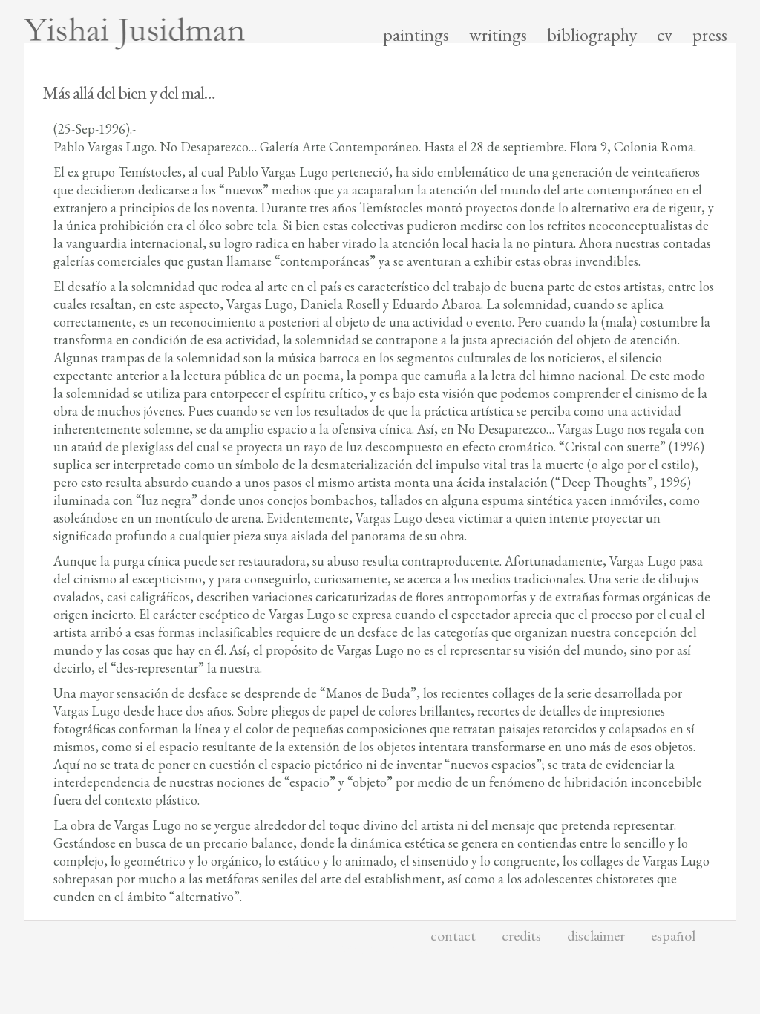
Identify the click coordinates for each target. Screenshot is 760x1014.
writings (498, 35)
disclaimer (596, 935)
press (709, 35)
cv (664, 35)
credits (521, 935)
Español (673, 935)
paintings (416, 35)
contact (453, 935)
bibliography (592, 35)
